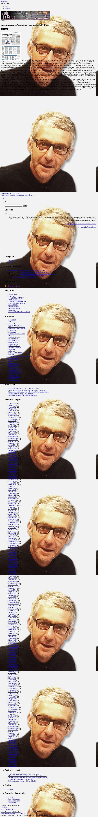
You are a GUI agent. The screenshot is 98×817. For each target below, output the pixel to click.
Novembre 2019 (13, 543)
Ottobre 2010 (12, 731)
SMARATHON (13, 366)
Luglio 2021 (12, 509)
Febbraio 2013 (12, 683)
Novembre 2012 (13, 688)
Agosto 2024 (12, 445)
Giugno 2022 (12, 490)
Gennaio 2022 (12, 498)
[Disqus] (49, 119)
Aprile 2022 (12, 493)
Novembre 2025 (13, 419)
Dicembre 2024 (13, 438)
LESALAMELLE (14, 337)
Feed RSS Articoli (6, 813)
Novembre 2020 (13, 522)
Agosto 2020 (12, 528)
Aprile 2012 (12, 700)
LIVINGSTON (13, 305)
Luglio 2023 (12, 467)
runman (10, 361)
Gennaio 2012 (12, 705)
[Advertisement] (19, 241)
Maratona (11, 260)
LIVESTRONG (13, 339)
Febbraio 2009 (12, 766)
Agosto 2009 (12, 755)
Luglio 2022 (12, 488)
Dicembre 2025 (13, 417)
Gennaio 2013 (12, 685)
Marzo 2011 (12, 723)
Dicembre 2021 (13, 500)
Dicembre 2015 (13, 624)
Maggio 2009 (12, 761)
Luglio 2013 (12, 674)
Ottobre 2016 (12, 607)
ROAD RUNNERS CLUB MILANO (20, 356)
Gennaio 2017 (12, 602)
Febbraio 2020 (12, 538)
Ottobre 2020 (12, 524)
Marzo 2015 (12, 640)
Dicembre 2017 (13, 583)
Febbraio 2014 (12, 662)
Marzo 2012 (12, 702)
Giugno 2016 (12, 614)
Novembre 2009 (13, 750)
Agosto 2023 (12, 466)
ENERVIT (11, 323)
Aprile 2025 (12, 431)
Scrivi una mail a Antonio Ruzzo (86, 227)
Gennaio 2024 (12, 457)
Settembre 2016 (13, 609)
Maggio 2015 (12, 636)
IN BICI (10, 335)
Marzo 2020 (12, 536)
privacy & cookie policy (8, 809)
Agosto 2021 (12, 507)
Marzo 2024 (12, 453)
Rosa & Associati (13, 358)
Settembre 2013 (13, 671)
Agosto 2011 (12, 714)
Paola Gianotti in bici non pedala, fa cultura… (34, 270)
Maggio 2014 (12, 657)
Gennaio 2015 (12, 643)
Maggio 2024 (12, 450)
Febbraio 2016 (12, 621)
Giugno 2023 (12, 469)
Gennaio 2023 (12, 478)
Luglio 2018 (12, 571)
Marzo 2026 (12, 412)
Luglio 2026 (12, 405)
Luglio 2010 (12, 737)
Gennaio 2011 (12, 726)
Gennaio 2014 (12, 664)
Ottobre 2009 (12, 752)
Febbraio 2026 (12, 414)
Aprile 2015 (12, 638)
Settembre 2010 (13, 733)
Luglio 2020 (12, 529)
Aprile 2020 (12, 535)
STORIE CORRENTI (15, 368)
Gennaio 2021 (12, 519)
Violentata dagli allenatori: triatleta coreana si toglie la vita (36, 274)
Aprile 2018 (12, 576)
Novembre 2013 (13, 667)
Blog (6, 6)
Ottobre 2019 (12, 545)
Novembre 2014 (13, 647)
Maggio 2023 (12, 471)
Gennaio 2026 (12, 415)
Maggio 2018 (12, 574)
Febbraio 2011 (12, 724)
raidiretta (11, 354)
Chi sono (7, 8)
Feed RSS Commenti (18, 813)
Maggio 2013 (12, 678)
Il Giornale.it (12, 330)
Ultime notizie (13, 286)
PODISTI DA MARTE (15, 347)
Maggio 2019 (12, 554)
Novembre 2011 (13, 709)
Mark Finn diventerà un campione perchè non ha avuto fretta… (27, 390)
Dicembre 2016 (13, 604)
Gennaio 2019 (12, 560)
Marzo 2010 (12, 743)
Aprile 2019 (12, 555)
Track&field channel (14, 372)
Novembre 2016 (13, 605)
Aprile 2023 (12, 472)
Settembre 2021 (13, 505)
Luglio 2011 (12, 716)
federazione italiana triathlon (16, 328)
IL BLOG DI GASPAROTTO (17, 301)
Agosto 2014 (12, 652)
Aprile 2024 (12, 452)
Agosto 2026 (12, 403)
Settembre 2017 (13, 588)
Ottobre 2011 (12, 711)
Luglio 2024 (12, 447)
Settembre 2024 (13, 443)
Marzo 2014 (12, 661)
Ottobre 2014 (12, 648)
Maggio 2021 (12, 512)
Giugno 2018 (12, 573)
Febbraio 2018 (12, 579)
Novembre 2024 (13, 440)
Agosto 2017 (12, 590)
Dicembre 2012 (13, 686)
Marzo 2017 (12, 598)
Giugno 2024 (12, 448)
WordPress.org (12, 802)
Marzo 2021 (12, 516)
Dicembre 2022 (13, 479)
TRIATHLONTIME (14, 373)
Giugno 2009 (12, 759)
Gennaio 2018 (12, 581)
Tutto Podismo (12, 375)
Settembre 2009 (13, 754)
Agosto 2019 (12, 548)
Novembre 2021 (13, 502)
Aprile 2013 (12, 680)
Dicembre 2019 (13, 541)
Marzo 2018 (12, 578)
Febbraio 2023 (12, 476)
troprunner (11, 310)
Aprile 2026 (12, 410)
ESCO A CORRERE (14, 300)
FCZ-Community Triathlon (16, 327)
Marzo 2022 (12, 495)
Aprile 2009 (12, 762)
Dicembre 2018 (13, 562)
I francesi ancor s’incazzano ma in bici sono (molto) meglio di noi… (28, 392)
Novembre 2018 (13, 564)
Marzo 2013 (12, 681)
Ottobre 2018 (12, 566)
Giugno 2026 (12, 407)
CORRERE (12, 320)
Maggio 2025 (12, 429)
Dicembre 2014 (13, 645)
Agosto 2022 (12, 486)
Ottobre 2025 (12, 421)
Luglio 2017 (12, 592)
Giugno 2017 (12, 593)
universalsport (12, 378)
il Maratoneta (12, 332)
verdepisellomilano (14, 380)
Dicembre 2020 (13, 521)
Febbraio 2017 (12, 600)
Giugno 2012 (12, 697)
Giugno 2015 (12, 635)
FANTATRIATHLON (15, 325)
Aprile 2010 (12, 742)
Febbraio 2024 (12, 455)
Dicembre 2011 (13, 707)
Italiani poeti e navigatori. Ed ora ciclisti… (33, 275)
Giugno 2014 (12, 655)
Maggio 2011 (12, 719)
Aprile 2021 (12, 514)
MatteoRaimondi (13, 306)
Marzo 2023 (12, 474)
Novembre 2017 (13, 585)
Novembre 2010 (13, 730)
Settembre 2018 (13, 567)
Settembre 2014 (13, 650)
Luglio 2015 (12, 633)
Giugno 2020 (12, 531)
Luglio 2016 (12, 612)
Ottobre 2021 (12, 503)
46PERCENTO (13, 294)
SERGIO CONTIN (14, 365)
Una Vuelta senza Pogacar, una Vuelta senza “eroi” (23, 388)
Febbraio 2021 (12, 517)
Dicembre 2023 (13, 459)
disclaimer (4, 807)
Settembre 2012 (13, 692)
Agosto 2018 (12, 569)
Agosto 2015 (12, 631)
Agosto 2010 (12, 735)
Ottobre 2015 (12, 628)
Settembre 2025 (13, 422)
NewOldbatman (13, 270)
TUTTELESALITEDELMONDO (19, 312)
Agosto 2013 (12, 673)
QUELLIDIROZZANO (15, 353)
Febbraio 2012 (12, 704)
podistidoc (11, 351)
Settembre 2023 (13, 464)
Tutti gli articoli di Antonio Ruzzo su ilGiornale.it (81, 224)
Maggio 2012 (12, 699)
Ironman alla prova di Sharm (10, 193)
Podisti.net (11, 349)
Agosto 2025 (12, 424)
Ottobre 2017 (12, 586)
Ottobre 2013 (12, 669)
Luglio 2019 (12, 550)
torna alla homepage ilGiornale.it (10, 812)
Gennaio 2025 (12, 436)
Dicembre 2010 (13, 728)
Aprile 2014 (12, 659)
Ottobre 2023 (12, 462)
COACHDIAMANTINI (15, 298)
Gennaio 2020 (12, 540)
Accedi (10, 797)
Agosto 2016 (12, 611)
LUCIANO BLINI (14, 340)
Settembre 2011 (13, 712)
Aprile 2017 (12, 597)
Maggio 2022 (12, 491)
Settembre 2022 (13, 485)
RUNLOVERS (13, 359)
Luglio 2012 (12, 695)
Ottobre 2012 (12, 690)
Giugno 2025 (12, 428)
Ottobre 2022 (12, 483)
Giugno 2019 (12, 552)
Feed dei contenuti (14, 799)
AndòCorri (11, 296)
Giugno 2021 (12, 510)
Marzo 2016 (12, 619)
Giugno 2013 (12, 676)
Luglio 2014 (12, 654)
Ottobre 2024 (12, 441)
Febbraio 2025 (12, 434)
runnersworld (12, 363)
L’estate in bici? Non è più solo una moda (20, 393)
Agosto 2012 (12, 693)
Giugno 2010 (12, 738)
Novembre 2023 (13, 460)
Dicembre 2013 (13, 666)
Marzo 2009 (12, 764)
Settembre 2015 (13, 629)
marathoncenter (13, 342)
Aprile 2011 (12, 721)
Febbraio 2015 (12, 642)
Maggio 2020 (12, 533)
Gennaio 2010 (12, 747)
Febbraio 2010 (12, 745)
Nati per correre (13, 344)
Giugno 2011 (12, 718)
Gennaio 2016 (12, 623)
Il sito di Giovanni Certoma (16, 334)
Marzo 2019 (12, 557)
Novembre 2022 (13, 481)
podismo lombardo (14, 346)
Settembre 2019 (13, 547)
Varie (42, 93)
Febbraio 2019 (12, 559)
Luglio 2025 (12, 426)
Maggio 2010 (12, 740)
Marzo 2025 (12, 433)
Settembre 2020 (13, 526)
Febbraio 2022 (12, 497)
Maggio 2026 (12, 409)
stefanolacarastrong (14, 308)
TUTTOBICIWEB (14, 377)
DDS (10, 321)
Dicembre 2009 (13, 749)
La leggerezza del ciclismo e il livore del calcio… (23, 395)
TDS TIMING (12, 370)
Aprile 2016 (12, 617)
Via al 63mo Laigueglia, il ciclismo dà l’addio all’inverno (18, 195)
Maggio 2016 (12, 616)
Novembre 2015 (13, 626)
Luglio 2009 (12, 757)
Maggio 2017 (12, 595)
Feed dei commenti (14, 801)
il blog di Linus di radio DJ (16, 303)
